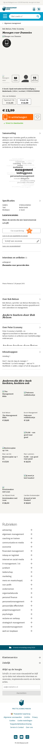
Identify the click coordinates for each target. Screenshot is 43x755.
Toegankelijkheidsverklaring (21, 724)
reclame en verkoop (11, 618)
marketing (6, 576)
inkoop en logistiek (10, 555)
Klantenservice (9, 657)
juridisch (6, 568)
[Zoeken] (38, 16)
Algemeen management (12, 23)
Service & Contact (17, 727)
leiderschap (7, 572)
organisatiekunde (10, 593)
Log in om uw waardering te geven (15, 236)
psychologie (7, 614)
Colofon (27, 717)
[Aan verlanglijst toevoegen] (37, 117)
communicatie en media (13, 543)
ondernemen (8, 589)
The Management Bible (9, 416)
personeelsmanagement (13, 601)
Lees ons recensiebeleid (11, 246)
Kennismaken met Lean (9, 499)
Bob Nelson (6, 29)
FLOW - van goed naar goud (31, 458)
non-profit (6, 585)
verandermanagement (12, 627)
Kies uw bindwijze (9, 96)
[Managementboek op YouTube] (21, 737)
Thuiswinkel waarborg (21, 714)
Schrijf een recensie (13, 241)
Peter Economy (18, 29)
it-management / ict (11, 564)
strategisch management (13, 622)
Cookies (12, 721)
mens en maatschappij (12, 580)
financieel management (13, 551)
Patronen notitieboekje (29, 416)
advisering (7, 530)
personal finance (9, 597)
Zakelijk (6, 663)
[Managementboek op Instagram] (27, 737)
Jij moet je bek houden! (30, 499)
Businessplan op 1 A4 (9, 458)
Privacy (35, 717)
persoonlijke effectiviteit (12, 606)
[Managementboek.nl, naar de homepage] (9, 10)
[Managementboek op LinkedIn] (15, 737)
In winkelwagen (17, 117)
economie (6, 547)
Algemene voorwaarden (13, 717)
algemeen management (13, 534)
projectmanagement (11, 610)
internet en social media (13, 559)
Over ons (29, 727)
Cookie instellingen (24, 721)
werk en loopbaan (10, 631)
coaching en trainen (11, 538)
